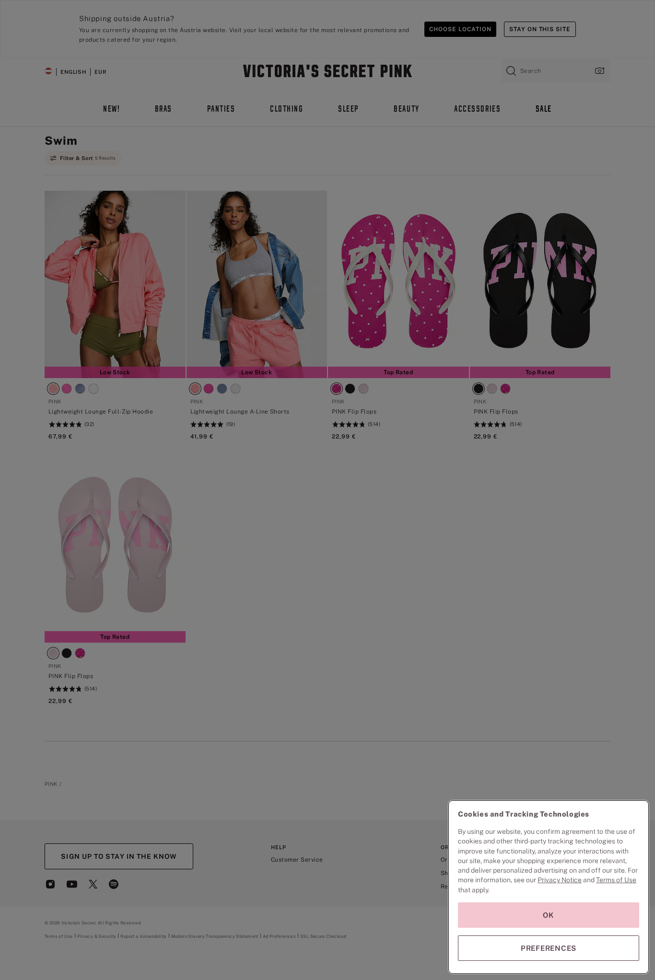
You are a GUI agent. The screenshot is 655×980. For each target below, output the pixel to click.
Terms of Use (616, 880)
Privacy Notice (560, 880)
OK (548, 915)
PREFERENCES (548, 948)
